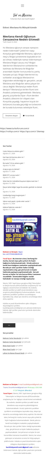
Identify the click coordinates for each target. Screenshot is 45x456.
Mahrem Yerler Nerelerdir (12, 338)
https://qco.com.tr (28, 131)
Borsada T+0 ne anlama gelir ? (13, 163)
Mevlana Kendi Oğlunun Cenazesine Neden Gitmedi (21, 38)
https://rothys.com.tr (9, 131)
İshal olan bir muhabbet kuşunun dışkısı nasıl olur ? (21, 181)
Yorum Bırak (29, 116)
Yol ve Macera (22, 15)
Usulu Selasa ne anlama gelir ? (13, 151)
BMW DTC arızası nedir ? (11, 175)
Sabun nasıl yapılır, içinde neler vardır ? (16, 201)
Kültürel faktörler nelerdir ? (12, 207)
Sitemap (40, 131)
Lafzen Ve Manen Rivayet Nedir (13, 353)
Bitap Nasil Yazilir (9, 346)
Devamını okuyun (13, 116)
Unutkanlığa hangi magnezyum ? (14, 195)
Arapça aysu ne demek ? (11, 169)
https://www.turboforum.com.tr (14, 128)
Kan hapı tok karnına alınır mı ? (13, 157)
